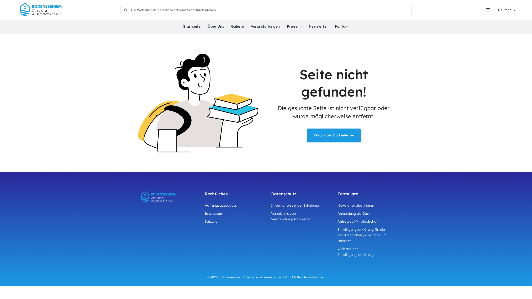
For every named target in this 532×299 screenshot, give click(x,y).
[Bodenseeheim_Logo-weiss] (159, 191)
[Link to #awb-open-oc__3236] (488, 10)
